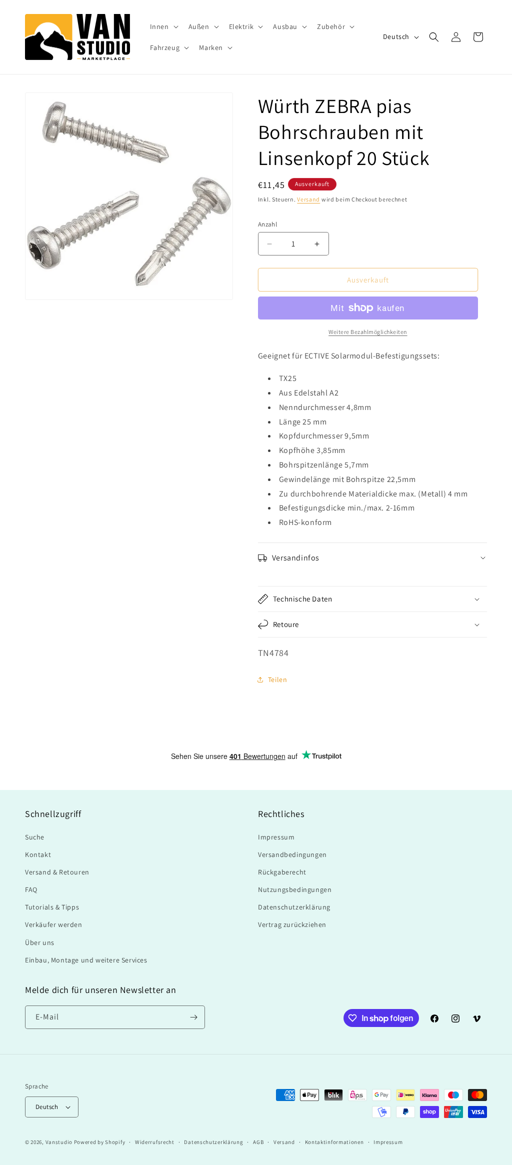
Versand (308, 199)
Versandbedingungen (292, 854)
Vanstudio (59, 1142)
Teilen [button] (278, 679)
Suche (34, 837)
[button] (163, 26)
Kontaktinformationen (334, 1142)
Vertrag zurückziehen (292, 924)
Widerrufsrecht (154, 1142)
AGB (258, 1142)
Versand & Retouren (57, 872)
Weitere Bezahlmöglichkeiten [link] (368, 332)
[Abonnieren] (193, 1017)
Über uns (39, 942)
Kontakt (38, 854)
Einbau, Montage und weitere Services (86, 960)
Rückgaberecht (282, 872)
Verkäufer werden (53, 924)
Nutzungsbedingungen (295, 889)
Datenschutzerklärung (294, 907)
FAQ (31, 889)
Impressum (276, 837)
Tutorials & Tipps (52, 907)
